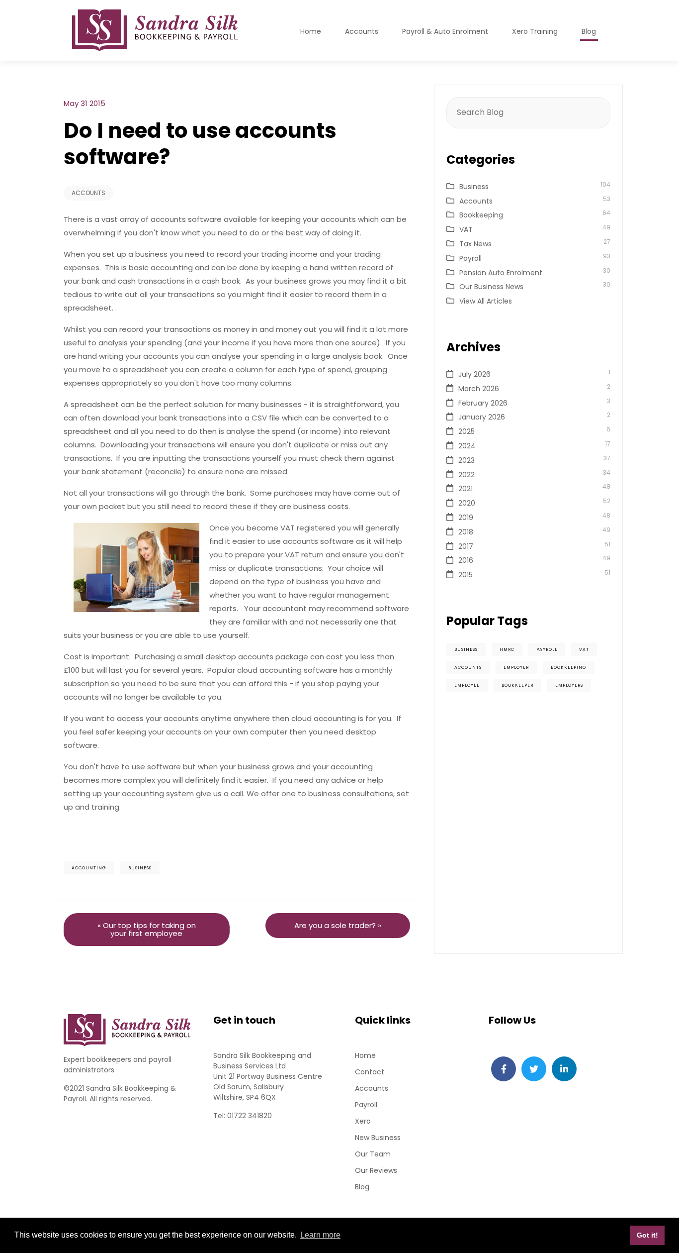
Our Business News (491, 287)
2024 (467, 446)
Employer (516, 667)
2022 (466, 475)
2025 (466, 431)
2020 (466, 503)
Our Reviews (376, 1170)
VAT (466, 229)
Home (365, 1055)
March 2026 (478, 389)
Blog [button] (589, 31)
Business (140, 868)
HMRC (507, 649)
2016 (465, 560)
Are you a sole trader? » (337, 925)
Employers (569, 685)
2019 (465, 517)
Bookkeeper (517, 685)
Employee (467, 685)
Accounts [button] (361, 31)
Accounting (89, 868)
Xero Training (535, 31)
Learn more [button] (320, 1235)
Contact (369, 1072)
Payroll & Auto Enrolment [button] (445, 31)
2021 (465, 489)
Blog (362, 1187)
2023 (466, 460)
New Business (378, 1138)
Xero (363, 1121)
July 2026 (474, 374)
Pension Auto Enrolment (500, 273)
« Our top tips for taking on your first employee (146, 929)
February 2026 (483, 403)
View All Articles (485, 301)
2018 (465, 532)
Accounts (88, 193)
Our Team (373, 1154)
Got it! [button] (647, 1235)
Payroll (470, 258)
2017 (465, 546)
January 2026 (481, 417)
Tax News (475, 244)
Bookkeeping (481, 215)
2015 (465, 575)
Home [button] (310, 31)
